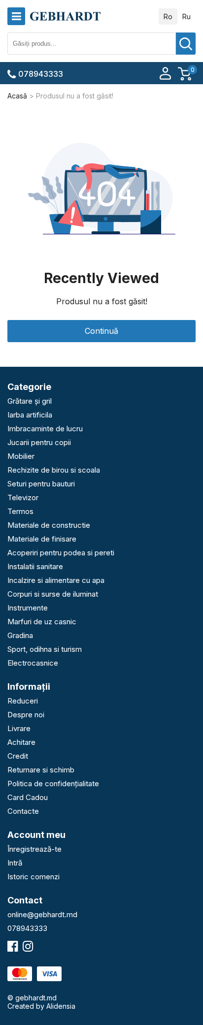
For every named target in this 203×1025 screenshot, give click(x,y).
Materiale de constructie (48, 525)
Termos (20, 511)
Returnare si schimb (40, 769)
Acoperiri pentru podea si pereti (60, 552)
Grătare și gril (29, 401)
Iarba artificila (29, 414)
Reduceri (22, 700)
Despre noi (25, 714)
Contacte (23, 811)
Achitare (21, 742)
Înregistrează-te (34, 849)
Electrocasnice (32, 663)
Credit (17, 756)
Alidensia (60, 1006)
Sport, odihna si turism (44, 649)
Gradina (20, 635)
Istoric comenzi (33, 876)
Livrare (19, 728)
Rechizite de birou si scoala (53, 470)
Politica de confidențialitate (53, 783)
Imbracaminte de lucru (45, 428)
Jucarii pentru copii (39, 442)
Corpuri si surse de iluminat (52, 594)
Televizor (22, 497)
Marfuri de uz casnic (41, 621)
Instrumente (27, 607)
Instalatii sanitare (35, 566)
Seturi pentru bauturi (41, 483)
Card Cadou (27, 797)
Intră (14, 862)
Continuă (101, 331)
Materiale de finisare (41, 539)
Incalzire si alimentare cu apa (55, 580)
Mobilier (20, 456)
